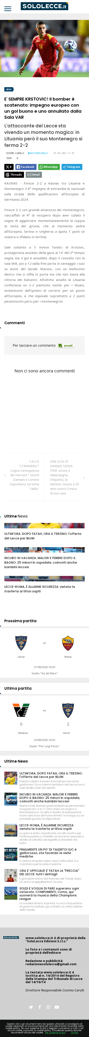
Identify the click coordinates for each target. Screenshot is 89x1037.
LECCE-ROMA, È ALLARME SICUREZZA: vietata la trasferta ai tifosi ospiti (39, 589)
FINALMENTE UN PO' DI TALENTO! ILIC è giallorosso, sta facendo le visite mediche (47, 853)
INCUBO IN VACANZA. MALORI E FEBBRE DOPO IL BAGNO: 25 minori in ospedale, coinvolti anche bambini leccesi (40, 562)
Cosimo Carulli (15, 153)
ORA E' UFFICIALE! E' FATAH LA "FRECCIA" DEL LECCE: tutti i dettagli (49, 872)
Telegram (73, 167)
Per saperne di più (55, 1032)
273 (11, 554)
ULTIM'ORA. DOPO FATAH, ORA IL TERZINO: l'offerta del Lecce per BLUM (51, 775)
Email (36, 174)
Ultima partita (18, 688)
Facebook (27, 167)
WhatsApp (51, 167)
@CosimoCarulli (39, 153)
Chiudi (74, 1032)
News (8, 89)
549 (11, 583)
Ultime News (16, 761)
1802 (12, 530)
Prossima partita (20, 620)
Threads (16, 174)
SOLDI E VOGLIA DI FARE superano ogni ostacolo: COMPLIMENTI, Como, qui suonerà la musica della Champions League (49, 893)
